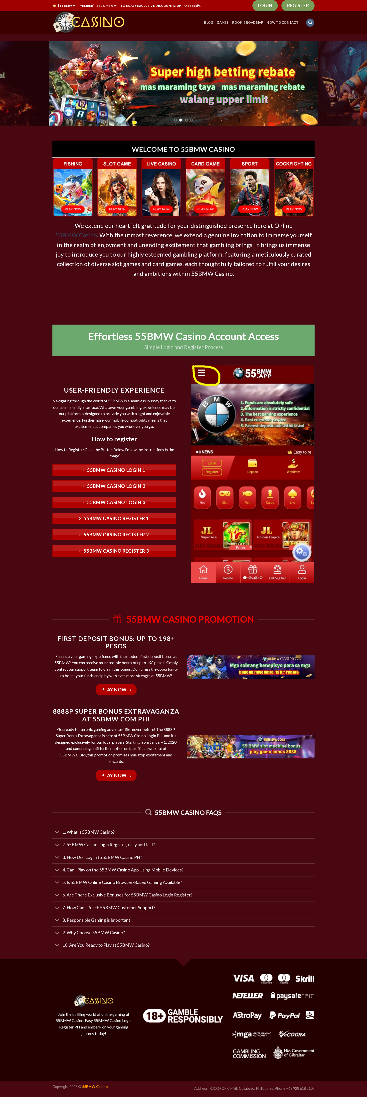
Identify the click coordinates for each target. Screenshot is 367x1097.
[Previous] (13, 83)
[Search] (310, 23)
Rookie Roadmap (247, 23)
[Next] (353, 83)
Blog (208, 23)
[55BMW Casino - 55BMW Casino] (89, 22)
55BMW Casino (76, 235)
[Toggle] (57, 832)
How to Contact (282, 23)
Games (222, 23)
